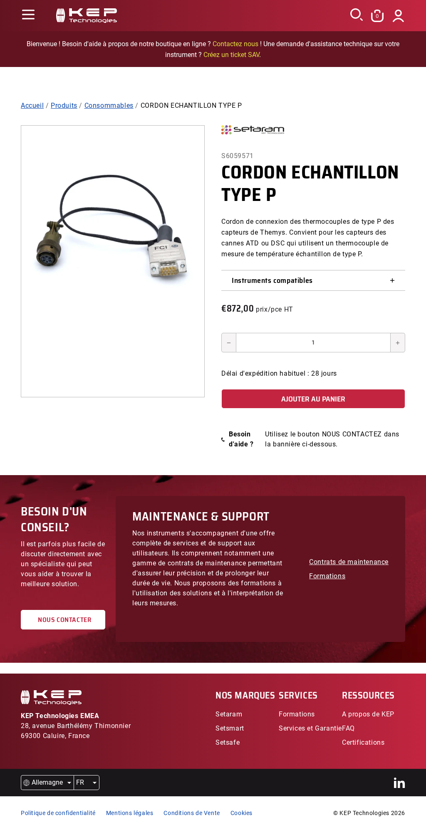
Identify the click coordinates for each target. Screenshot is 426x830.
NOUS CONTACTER (63, 619)
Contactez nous (235, 44)
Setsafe (227, 742)
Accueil (32, 105)
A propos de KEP (368, 714)
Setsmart (229, 728)
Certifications (363, 742)
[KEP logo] (86, 15)
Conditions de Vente (191, 813)
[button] (28, 15)
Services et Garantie (310, 728)
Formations (327, 576)
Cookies (241, 813)
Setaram (228, 714)
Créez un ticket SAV (231, 55)
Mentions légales (130, 813)
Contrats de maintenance (349, 562)
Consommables (109, 105)
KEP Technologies (364, 813)
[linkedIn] (399, 783)
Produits (64, 105)
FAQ (348, 728)
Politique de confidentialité (58, 813)
